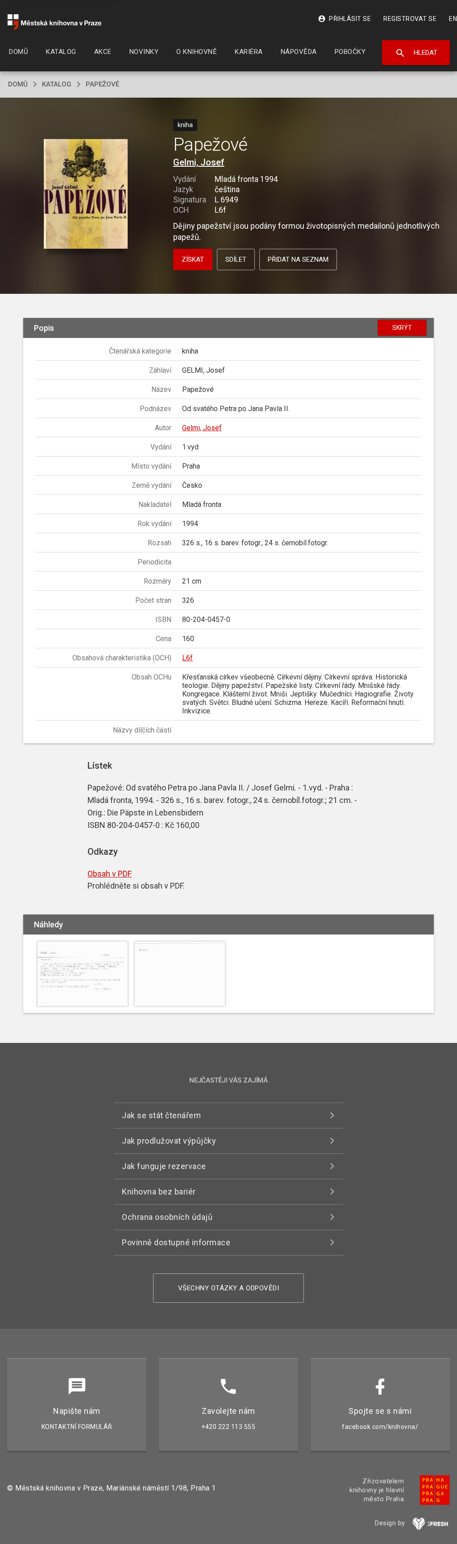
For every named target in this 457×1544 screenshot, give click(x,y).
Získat (193, 259)
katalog (56, 84)
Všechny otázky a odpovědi (228, 1288)
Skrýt (402, 327)
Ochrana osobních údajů (167, 1217)
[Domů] (54, 22)
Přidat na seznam (298, 259)
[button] (85, 194)
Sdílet (235, 259)
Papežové (102, 84)
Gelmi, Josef (198, 162)
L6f (187, 658)
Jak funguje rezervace (164, 1166)
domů (18, 84)
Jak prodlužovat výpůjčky (169, 1140)
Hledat (416, 53)
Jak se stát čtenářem (161, 1115)
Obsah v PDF (109, 873)
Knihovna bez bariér (159, 1191)
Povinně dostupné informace (176, 1242)
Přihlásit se (344, 19)
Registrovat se (409, 18)
